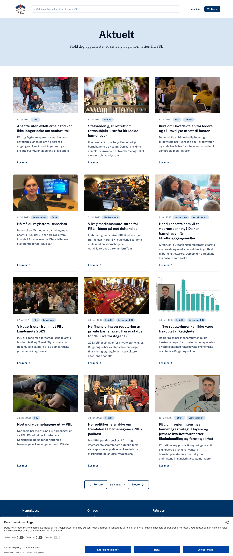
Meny (214, 9)
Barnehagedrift (199, 217)
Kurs (177, 119)
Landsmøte (48, 320)
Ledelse (189, 119)
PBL (36, 320)
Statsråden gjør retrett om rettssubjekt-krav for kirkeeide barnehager (113, 131)
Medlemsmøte (111, 217)
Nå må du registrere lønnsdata (42, 224)
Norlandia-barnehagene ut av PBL (44, 424)
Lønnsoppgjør (39, 217)
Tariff (35, 119)
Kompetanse (181, 217)
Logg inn (195, 9)
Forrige (98, 484)
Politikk (108, 119)
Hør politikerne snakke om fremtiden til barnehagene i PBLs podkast (115, 429)
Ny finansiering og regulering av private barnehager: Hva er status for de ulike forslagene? (115, 331)
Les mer (22, 162)
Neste (136, 484)
